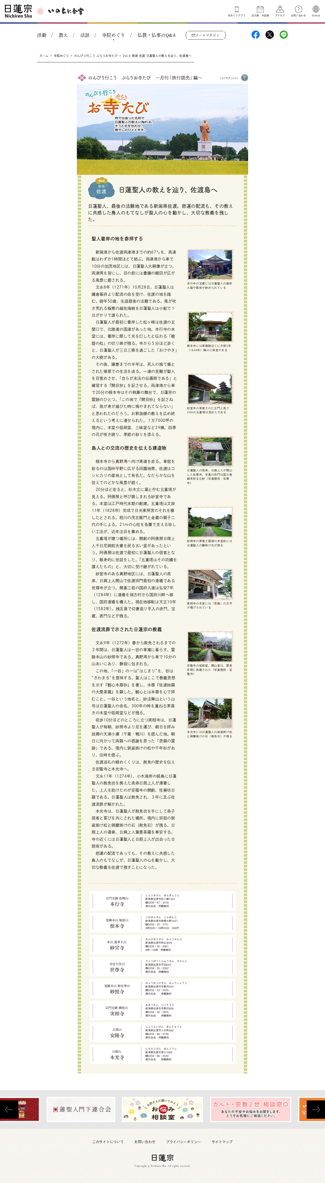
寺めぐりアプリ (237, 15)
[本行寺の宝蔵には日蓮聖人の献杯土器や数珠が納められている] (210, 264)
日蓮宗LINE (284, 34)
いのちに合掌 (66, 11)
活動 (41, 35)
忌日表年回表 (260, 15)
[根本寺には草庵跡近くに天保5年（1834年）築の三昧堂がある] (210, 326)
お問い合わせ (298, 15)
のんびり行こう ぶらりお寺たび (96, 55)
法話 (85, 35)
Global (316, 15)
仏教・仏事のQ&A (157, 35)
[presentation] (9, 1109)
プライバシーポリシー (183, 1141)
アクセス (280, 15)
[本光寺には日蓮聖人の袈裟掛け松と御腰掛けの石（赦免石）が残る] (210, 713)
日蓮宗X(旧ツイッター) (270, 34)
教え (63, 35)
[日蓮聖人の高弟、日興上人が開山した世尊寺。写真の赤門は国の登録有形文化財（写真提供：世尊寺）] (210, 451)
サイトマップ (222, 1141)
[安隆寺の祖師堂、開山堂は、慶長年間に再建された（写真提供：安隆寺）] (210, 646)
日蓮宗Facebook (255, 34)
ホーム (44, 55)
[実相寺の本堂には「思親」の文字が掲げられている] (210, 584)
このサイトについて (108, 1141)
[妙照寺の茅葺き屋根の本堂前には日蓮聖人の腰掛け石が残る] (210, 522)
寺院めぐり (113, 35)
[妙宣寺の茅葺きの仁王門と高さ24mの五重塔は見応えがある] (210, 389)
